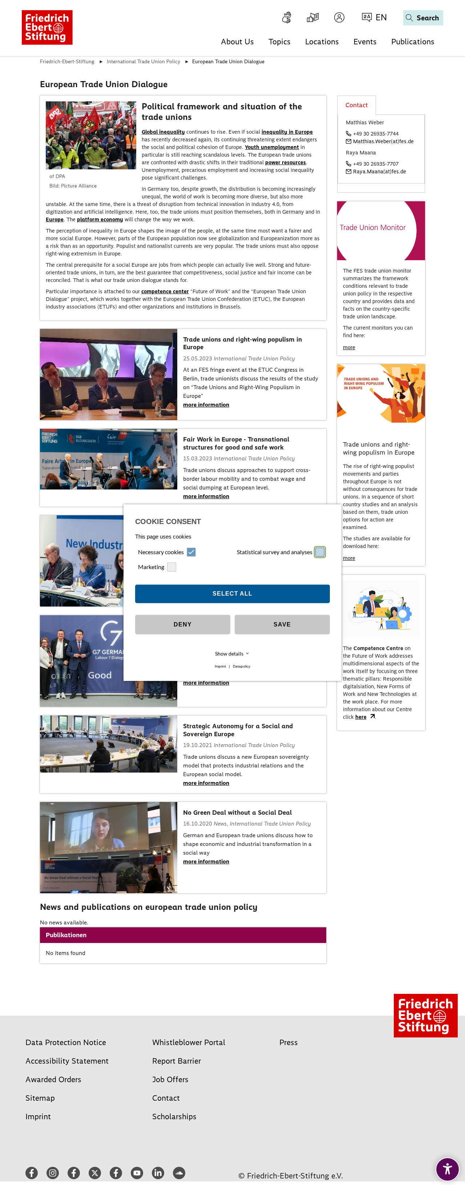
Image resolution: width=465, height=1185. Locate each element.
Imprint (220, 666)
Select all (232, 594)
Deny (183, 624)
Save (282, 624)
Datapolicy (241, 666)
